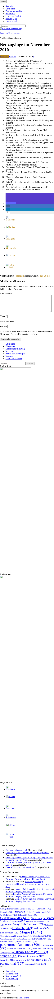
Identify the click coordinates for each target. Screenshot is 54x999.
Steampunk (8, 952)
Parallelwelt (43, 938)
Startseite (9, 6)
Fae (3, 915)
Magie (31, 932)
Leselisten (40, 928)
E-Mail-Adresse (8, 321)
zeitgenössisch (31, 964)
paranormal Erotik (7, 941)
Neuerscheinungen (7, 939)
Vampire (9, 956)
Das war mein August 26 (16, 850)
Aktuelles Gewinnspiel (15, 354)
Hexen (12, 924)
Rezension (4, 56)
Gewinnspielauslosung (12, 921)
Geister (32, 915)
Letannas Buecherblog (10, 33)
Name (3, 316)
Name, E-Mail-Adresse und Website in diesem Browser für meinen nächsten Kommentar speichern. (26, 332)
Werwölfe (8, 960)
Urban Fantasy (31, 952)
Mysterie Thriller (24, 936)
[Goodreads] (11, 248)
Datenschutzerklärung (15, 11)
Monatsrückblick (8, 936)
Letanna (12, 56)
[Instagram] (10, 238)
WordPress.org (12, 978)
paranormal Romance (20, 945)
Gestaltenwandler (15, 918)
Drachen (44, 908)
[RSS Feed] (10, 267)
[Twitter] (11, 227)
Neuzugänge (11, 18)
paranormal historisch (26, 941)
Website (3, 326)
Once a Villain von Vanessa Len (20, 867)
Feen (23, 915)
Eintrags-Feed (12, 974)
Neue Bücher (44, 276)
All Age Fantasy (9, 909)
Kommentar (6, 293)
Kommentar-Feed (13, 976)
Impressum (10, 13)
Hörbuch (22, 928)
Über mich (10, 9)
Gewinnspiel (11, 21)
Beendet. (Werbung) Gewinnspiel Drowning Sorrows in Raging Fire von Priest (28, 877)
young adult (25, 960)
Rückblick (11, 948)
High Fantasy (32, 924)
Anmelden (10, 971)
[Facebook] (10, 220)
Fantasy (13, 915)
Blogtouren (10, 346)
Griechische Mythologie (35, 921)
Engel (46, 912)
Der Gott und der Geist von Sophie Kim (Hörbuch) (28, 852)
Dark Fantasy (28, 909)
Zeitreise (42, 964)
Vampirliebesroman (31, 956)
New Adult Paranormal (25, 939)
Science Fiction (26, 948)
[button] (11, 203)
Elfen (36, 912)
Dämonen (23, 911)
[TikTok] (10, 255)
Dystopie (6, 912)
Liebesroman (9, 932)
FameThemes (23, 998)
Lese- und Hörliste (14, 16)
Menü (3, 1)
